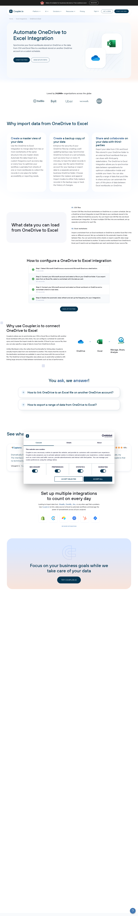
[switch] (58, 471)
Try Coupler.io (69, 580)
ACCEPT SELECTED (68, 479)
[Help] (133, 911)
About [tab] (99, 442)
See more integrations (69, 526)
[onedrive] (95, 58)
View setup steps (40, 60)
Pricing (82, 11)
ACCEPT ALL (98, 479)
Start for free (121, 11)
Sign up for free (69, 309)
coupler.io (16, 11)
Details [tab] (69, 442)
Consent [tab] (39, 442)
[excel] (112, 43)
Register (94, 3)
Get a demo (107, 11)
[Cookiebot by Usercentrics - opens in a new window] (103, 435)
